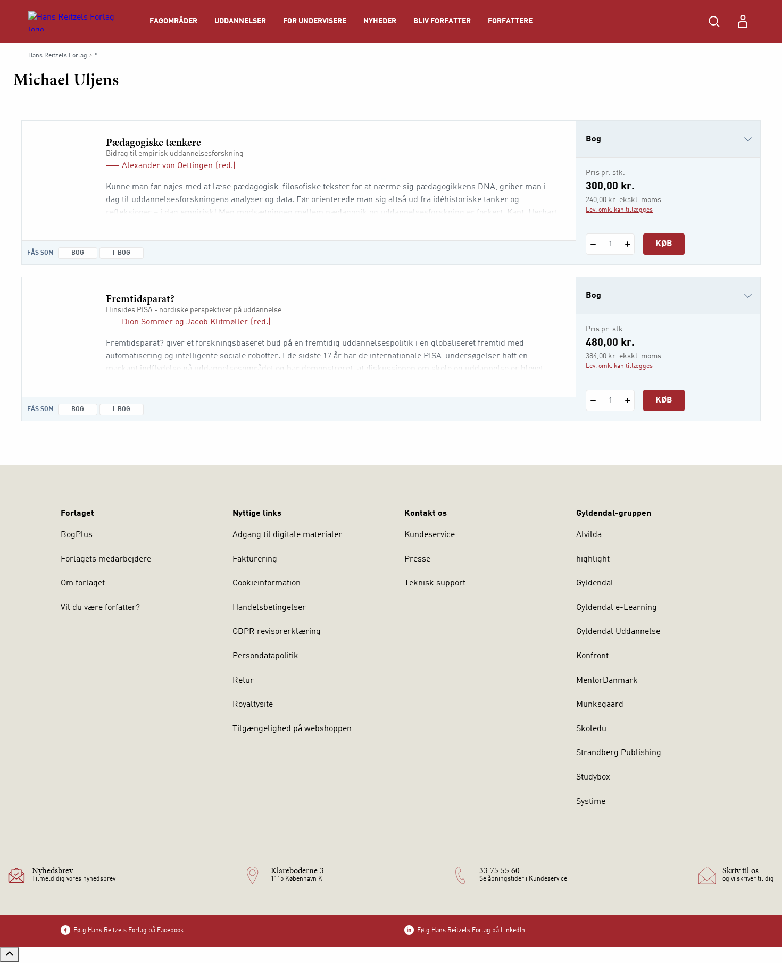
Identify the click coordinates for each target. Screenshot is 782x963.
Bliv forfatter (442, 21)
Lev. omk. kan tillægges (619, 210)
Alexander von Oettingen (167, 166)
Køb (663, 244)
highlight (593, 559)
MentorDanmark (607, 680)
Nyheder (379, 21)
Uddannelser (240, 21)
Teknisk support (434, 583)
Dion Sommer (147, 322)
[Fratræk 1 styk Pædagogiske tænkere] (593, 244)
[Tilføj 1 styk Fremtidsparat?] (627, 400)
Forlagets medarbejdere (106, 559)
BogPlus (77, 535)
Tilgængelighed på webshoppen (292, 729)
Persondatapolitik (265, 656)
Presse (417, 559)
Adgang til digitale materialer (287, 535)
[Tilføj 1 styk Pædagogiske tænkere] (627, 244)
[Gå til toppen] (9, 954)
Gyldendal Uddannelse (618, 631)
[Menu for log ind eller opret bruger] (742, 21)
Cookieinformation (266, 583)
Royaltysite (252, 704)
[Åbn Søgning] (714, 21)
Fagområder (173, 21)
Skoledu (591, 729)
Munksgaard (599, 704)
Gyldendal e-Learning (616, 608)
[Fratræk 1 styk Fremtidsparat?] (593, 400)
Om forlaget (83, 583)
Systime (590, 802)
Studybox (593, 777)
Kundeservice (429, 535)
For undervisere (314, 21)
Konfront (592, 656)
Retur (243, 680)
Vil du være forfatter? (100, 608)
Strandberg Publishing (618, 753)
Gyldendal (594, 583)
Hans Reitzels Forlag (57, 56)
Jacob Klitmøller (217, 322)
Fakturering (254, 559)
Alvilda (589, 535)
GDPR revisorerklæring (276, 631)
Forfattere (510, 21)
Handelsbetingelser (269, 608)
